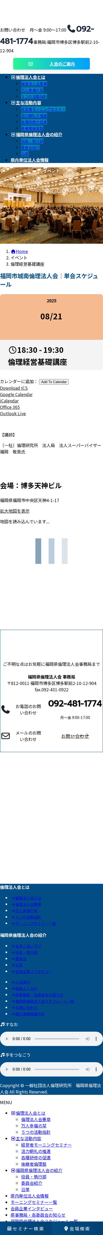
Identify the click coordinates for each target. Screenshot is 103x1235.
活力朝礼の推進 (34, 115)
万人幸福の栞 (32, 90)
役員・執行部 (32, 141)
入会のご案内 (62, 64)
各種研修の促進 (34, 122)
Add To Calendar (54, 382)
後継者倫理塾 (32, 128)
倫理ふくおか (26, 988)
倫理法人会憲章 (34, 83)
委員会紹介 (30, 147)
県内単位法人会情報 (30, 1196)
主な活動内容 (28, 1138)
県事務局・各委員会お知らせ (39, 994)
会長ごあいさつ (28, 946)
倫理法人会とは (28, 897)
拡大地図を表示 (15, 511)
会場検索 (80, 1228)
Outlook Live (13, 413)
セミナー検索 (29, 1228)
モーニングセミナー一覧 (35, 923)
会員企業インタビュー (33, 971)
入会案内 (22, 982)
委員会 (20, 958)
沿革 (25, 153)
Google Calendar (16, 394)
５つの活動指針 (34, 96)
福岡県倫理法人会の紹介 (39, 1170)
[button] (75, 736)
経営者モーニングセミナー (43, 109)
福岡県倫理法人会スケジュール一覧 (44, 1001)
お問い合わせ (26, 1007)
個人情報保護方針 (30, 1014)
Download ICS (14, 388)
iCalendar (9, 400)
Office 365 (10, 407)
